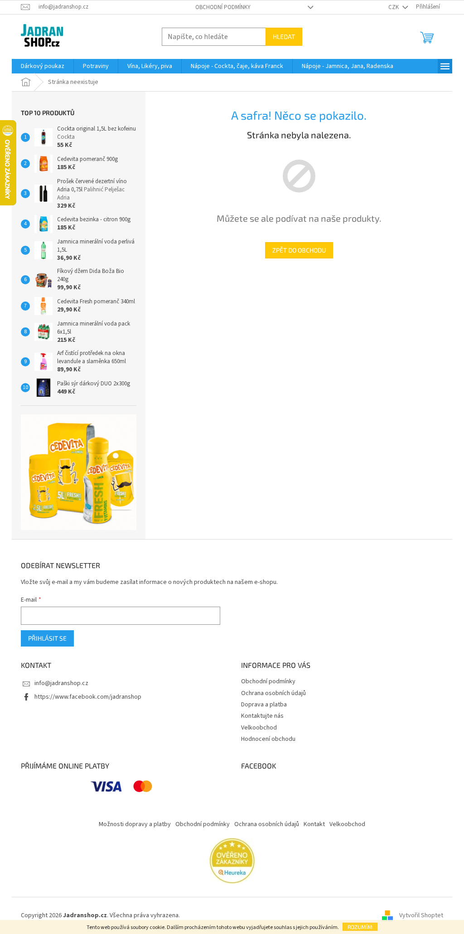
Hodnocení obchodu (268, 739)
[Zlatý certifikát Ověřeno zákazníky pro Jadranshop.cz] (232, 860)
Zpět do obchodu (299, 250)
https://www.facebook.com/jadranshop (87, 696)
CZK (394, 7)
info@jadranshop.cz (61, 683)
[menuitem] (42, 66)
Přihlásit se (47, 638)
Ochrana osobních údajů (273, 693)
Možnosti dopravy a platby (135, 824)
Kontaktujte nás (262, 715)
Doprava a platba (264, 704)
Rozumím (360, 927)
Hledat (284, 36)
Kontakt (314, 824)
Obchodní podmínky (223, 7)
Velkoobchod (259, 727)
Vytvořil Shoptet (421, 915)
